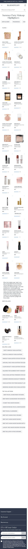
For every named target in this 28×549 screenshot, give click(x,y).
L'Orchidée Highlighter (6, 43)
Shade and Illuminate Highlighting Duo (6, 104)
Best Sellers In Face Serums (12, 431)
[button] (25, 5)
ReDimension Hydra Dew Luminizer (19, 125)
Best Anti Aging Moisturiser (12, 419)
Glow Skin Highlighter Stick (5, 188)
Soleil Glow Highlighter (18, 273)
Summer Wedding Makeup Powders (14, 379)
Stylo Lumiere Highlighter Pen (5, 209)
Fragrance (16, 21)
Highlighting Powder (18, 103)
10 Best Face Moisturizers (11, 403)
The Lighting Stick (6, 273)
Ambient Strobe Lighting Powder (17, 146)
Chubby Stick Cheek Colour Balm (6, 84)
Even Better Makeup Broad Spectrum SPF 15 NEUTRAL (19, 338)
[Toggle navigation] (2, 5)
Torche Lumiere (17, 252)
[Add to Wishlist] (12, 30)
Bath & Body (5, 21)
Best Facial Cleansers (10, 411)
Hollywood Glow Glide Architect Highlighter (6, 125)
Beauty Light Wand (18, 43)
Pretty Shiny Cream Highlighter (6, 253)
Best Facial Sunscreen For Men (14, 394)
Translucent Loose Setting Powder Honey (7, 317)
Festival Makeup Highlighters (12, 354)
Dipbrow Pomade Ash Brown (5, 340)
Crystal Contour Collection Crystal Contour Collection (18, 317)
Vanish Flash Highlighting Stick (5, 167)
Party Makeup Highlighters (12, 350)
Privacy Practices (15, 544)
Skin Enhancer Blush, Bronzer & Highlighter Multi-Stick (18, 167)
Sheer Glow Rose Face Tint (5, 233)
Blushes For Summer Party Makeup (14, 370)
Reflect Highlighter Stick (19, 209)
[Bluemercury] (13, 5)
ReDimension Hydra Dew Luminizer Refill (7, 146)
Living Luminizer (17, 63)
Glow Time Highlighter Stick (17, 84)
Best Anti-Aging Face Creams (12, 415)
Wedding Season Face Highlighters (14, 387)
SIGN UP (23, 533)
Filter (4, 28)
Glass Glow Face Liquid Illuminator (18, 233)
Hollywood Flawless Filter (7, 63)
